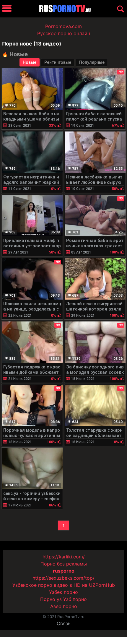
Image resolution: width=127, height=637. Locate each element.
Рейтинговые (57, 62)
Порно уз (51, 599)
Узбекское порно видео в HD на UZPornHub (63, 585)
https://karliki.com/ (64, 557)
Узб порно (75, 599)
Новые (29, 62)
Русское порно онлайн (63, 33)
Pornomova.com (63, 26)
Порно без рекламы (63, 564)
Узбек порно (63, 592)
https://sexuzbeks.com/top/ (63, 578)
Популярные (92, 62)
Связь (64, 623)
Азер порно (63, 606)
